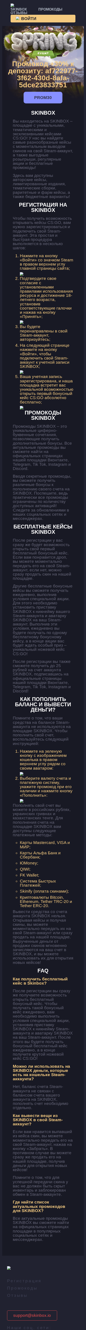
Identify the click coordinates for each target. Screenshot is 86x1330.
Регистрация (24, 1281)
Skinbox (19, 9)
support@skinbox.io (32, 1315)
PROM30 (43, 97)
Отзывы (19, 13)
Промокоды (50, 9)
